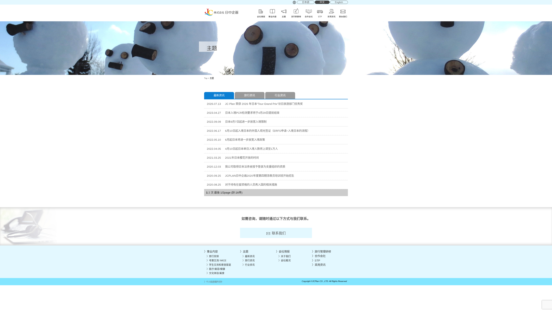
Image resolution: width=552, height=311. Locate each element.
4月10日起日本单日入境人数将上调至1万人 (242, 148)
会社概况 (286, 260)
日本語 (305, 2)
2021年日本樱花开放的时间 (233, 157)
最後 (217, 192)
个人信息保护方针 (214, 282)
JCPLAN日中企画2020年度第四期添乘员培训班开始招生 (250, 175)
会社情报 (284, 251)
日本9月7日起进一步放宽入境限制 (237, 121)
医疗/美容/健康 (217, 269)
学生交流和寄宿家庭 (220, 264)
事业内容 (212, 251)
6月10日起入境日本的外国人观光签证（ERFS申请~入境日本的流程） (258, 130)
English (339, 2)
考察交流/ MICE (217, 260)
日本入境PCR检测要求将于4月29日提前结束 (243, 112)
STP (317, 260)
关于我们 (286, 256)
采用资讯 (320, 264)
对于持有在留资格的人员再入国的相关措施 (242, 184)
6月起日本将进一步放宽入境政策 (236, 139)
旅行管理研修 (323, 251)
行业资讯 (280, 95)
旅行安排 (214, 256)
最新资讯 (250, 256)
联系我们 (279, 233)
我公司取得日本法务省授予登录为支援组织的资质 (246, 166)
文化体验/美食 (216, 273)
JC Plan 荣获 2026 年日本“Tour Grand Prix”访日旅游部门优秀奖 (255, 103)
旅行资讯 (249, 95)
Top (205, 78)
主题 (245, 251)
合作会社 (320, 256)
